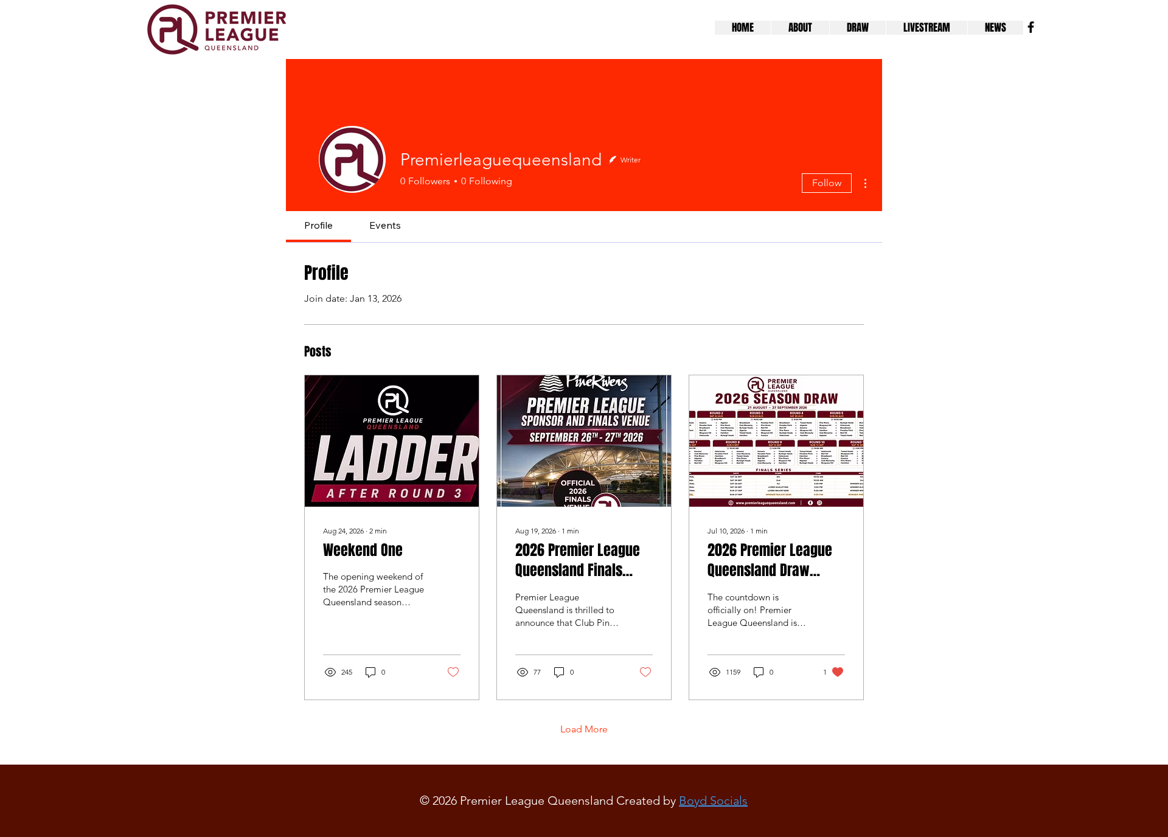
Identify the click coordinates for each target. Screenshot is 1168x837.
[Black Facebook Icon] (1030, 27)
